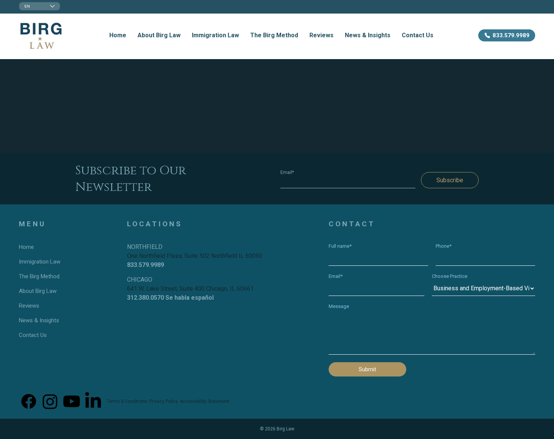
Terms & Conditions (127, 401)
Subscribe (449, 180)
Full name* (340, 246)
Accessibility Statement (205, 401)
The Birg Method (274, 35)
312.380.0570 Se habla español (170, 297)
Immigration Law (215, 35)
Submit (367, 369)
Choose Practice (449, 276)
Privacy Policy (163, 401)
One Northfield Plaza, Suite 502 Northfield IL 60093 (194, 255)
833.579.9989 (145, 264)
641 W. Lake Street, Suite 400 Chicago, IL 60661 (190, 288)
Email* (287, 172)
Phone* (443, 246)
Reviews (321, 35)
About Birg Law (159, 35)
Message (339, 306)
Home (117, 35)
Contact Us (417, 35)
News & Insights (367, 35)
